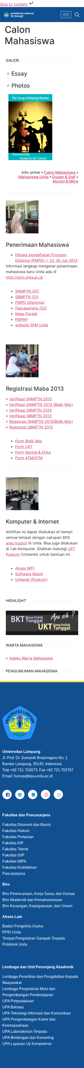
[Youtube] (58, 794)
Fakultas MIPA (14, 861)
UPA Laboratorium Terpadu (24, 1031)
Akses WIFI (24, 568)
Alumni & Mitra (65, 181)
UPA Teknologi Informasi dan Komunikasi (36, 1013)
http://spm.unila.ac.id (24, 277)
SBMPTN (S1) (26, 296)
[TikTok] (32, 794)
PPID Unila (11, 932)
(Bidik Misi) (63, 421)
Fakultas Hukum (15, 831)
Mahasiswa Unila (33, 176)
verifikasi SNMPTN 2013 (30, 399)
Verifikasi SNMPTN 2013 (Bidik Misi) (41, 404)
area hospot (16, 543)
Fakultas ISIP (13, 855)
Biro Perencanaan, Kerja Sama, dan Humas (38, 894)
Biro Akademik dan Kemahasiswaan (32, 900)
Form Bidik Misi (28, 441)
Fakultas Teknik (15, 849)
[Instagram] (45, 794)
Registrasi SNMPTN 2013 (31, 421)
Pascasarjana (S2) (31, 308)
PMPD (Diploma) (30, 302)
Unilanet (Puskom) (31, 579)
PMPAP (21, 319)
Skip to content (14, 4)
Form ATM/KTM (28, 457)
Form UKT (24, 446)
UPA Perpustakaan (18, 1001)
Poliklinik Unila (14, 944)
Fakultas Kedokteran (19, 867)
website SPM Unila (31, 325)
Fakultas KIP (13, 843)
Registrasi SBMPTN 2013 (31, 427)
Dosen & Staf (63, 176)
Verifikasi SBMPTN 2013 (30, 410)
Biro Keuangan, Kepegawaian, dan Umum (37, 906)
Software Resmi (29, 573)
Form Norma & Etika (33, 452)
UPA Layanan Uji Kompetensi (27, 1044)
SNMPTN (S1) (27, 291)
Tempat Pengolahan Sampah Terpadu (33, 938)
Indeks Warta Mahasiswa (31, 658)
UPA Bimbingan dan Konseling (28, 1038)
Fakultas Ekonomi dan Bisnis (26, 825)
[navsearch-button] (75, 14)
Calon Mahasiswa (59, 172)
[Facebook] (7, 794)
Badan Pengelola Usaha (22, 926)
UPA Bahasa (13, 1007)
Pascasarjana (13, 873)
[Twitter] (19, 794)
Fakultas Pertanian (18, 837)
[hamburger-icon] (66, 14)
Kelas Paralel (26, 313)
